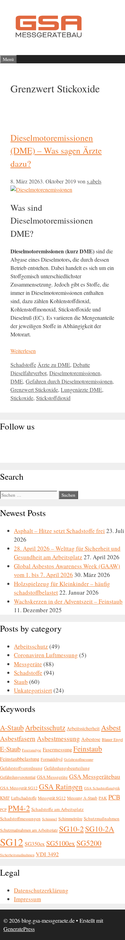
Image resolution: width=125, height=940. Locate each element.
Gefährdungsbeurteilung (67, 768)
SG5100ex (60, 843)
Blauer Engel (112, 739)
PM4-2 (19, 808)
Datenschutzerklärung (41, 890)
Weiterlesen (23, 350)
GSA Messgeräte (52, 777)
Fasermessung (57, 749)
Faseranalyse (31, 750)
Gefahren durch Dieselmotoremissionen (69, 381)
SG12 (11, 842)
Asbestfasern (17, 738)
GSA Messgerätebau (94, 776)
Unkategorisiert (33, 690)
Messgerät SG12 (52, 798)
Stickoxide (21, 397)
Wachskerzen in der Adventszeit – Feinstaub (68, 601)
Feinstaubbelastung (19, 758)
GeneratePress (19, 928)
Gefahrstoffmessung (78, 759)
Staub (21, 682)
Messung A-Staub (82, 798)
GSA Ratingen (61, 786)
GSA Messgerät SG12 (19, 787)
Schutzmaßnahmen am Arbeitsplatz (29, 830)
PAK (103, 798)
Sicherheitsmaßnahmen (17, 854)
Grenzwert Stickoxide (34, 389)
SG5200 (88, 843)
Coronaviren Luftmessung (46, 655)
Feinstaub (87, 748)
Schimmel (49, 818)
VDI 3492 (47, 854)
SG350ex (35, 843)
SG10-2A (99, 829)
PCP (3, 809)
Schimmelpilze (70, 818)
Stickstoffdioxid (53, 397)
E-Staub (10, 748)
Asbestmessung (58, 738)
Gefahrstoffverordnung (21, 768)
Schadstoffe (23, 364)
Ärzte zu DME (54, 364)
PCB (114, 797)
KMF (5, 798)
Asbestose (90, 739)
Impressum (27, 899)
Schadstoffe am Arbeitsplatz (57, 809)
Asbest (111, 727)
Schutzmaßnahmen (101, 818)
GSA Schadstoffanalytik (102, 788)
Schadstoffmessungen (20, 818)
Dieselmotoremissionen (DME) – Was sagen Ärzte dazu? (56, 150)
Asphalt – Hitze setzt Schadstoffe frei (59, 531)
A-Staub (12, 727)
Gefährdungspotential (17, 777)
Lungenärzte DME (81, 389)
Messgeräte (28, 664)
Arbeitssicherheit (83, 728)
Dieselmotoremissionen (74, 373)
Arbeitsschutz (31, 646)
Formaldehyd (51, 759)
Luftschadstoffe (23, 798)
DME (16, 381)
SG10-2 (71, 828)
